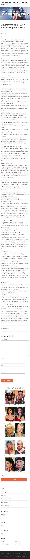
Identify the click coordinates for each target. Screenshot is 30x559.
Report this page (5, 328)
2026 (2, 525)
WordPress (18, 544)
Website (3, 372)
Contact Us (7, 556)
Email (3, 365)
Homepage (4, 492)
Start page (3, 495)
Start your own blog (6, 498)
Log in (2, 488)
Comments (5, 544)
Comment (4, 339)
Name (3, 358)
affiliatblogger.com (14, 553)
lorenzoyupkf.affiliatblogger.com (14, 2)
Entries (18, 541)
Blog (2, 533)
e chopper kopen (12, 165)
